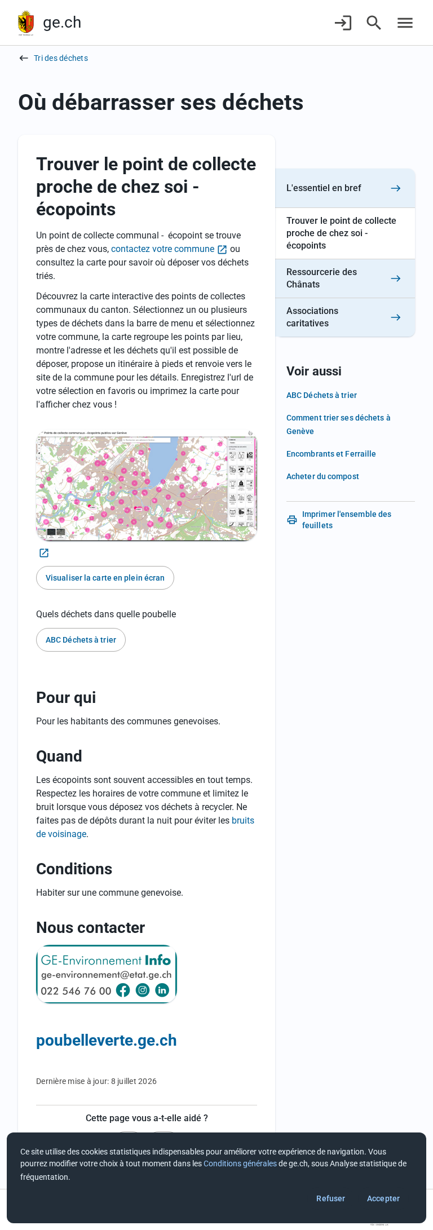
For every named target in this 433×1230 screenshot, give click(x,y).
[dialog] (216, 1177)
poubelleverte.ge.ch (106, 1040)
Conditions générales (240, 1163)
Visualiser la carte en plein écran (105, 577)
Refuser (330, 1198)
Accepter (383, 1198)
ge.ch (62, 22)
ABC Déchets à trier (81, 639)
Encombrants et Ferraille (331, 453)
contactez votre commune (162, 249)
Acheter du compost (322, 476)
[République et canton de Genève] (26, 23)
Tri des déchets (61, 58)
